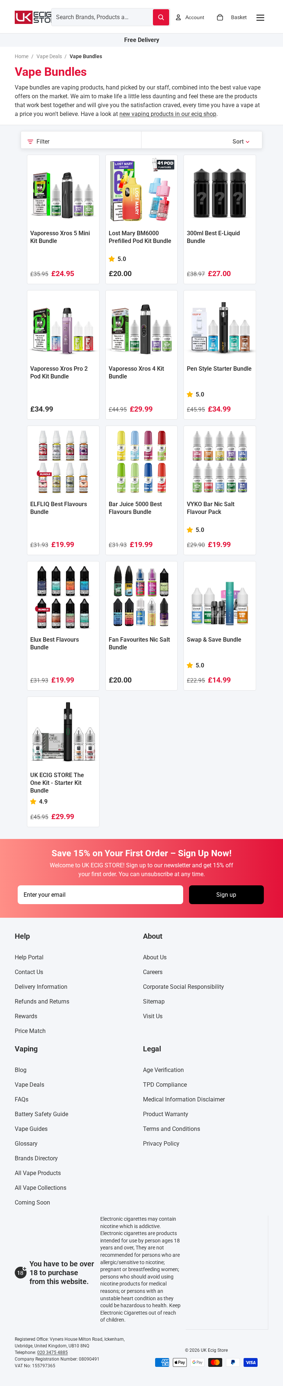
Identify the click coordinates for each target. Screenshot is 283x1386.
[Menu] (260, 17)
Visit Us (153, 1016)
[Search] (161, 17)
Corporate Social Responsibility (183, 987)
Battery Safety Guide (41, 1114)
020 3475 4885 (52, 1352)
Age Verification (163, 1070)
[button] (241, 141)
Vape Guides (31, 1129)
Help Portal (29, 957)
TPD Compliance (165, 1085)
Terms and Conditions (171, 1129)
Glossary (26, 1143)
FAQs (21, 1099)
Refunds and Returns (42, 1001)
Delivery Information (41, 987)
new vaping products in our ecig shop (167, 113)
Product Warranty (165, 1114)
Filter (42, 141)
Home (21, 56)
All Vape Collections (40, 1188)
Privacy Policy (161, 1143)
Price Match (30, 1031)
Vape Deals (49, 56)
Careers (153, 972)
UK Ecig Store (214, 1350)
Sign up (226, 894)
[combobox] (93, 16)
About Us (155, 957)
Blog (21, 1070)
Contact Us (29, 972)
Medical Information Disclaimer (184, 1099)
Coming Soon (32, 1202)
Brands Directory (36, 1158)
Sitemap (154, 1001)
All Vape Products (38, 1173)
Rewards (26, 1016)
